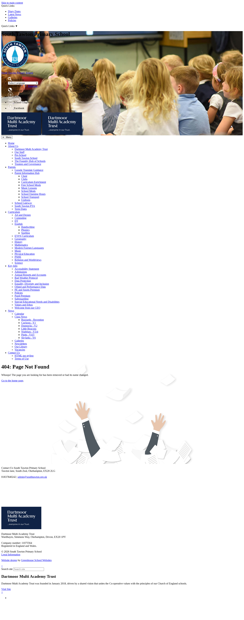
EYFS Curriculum (24, 235)
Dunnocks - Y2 (29, 325)
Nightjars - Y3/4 (29, 331)
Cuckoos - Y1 (28, 322)
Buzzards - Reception (32, 319)
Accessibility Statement (27, 268)
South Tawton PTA (25, 206)
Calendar (19, 313)
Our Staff (19, 152)
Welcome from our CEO (27, 307)
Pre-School (20, 155)
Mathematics (21, 244)
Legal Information (10, 554)
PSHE (18, 256)
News (11, 310)
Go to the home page (12, 380)
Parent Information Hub (27, 173)
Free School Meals (31, 185)
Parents (12, 167)
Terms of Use (22, 358)
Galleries (12, 17)
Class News (21, 316)
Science (19, 262)
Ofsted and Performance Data (30, 286)
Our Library (21, 346)
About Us (13, 146)
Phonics (25, 230)
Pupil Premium (22, 295)
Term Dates (21, 209)
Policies (12, 20)
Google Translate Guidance (29, 170)
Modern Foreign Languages (29, 247)
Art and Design (23, 215)
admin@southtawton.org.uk (32, 476)
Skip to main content (12, 2)
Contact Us (14, 352)
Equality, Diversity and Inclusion (32, 283)
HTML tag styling (24, 355)
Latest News (14, 14)
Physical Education (25, 253)
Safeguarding (22, 298)
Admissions (21, 271)
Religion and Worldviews (28, 259)
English (19, 224)
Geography (20, 238)
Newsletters (21, 343)
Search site (7, 569)
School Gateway (23, 203)
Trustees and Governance (28, 164)
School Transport (30, 197)
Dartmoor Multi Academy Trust (31, 149)
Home (11, 143)
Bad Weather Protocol (26, 277)
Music (18, 250)
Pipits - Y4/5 (27, 334)
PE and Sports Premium (27, 289)
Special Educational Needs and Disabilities (37, 301)
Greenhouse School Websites (36, 560)
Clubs (24, 179)
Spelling (25, 233)
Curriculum (14, 212)
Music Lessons (29, 188)
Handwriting (28, 227)
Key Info (12, 265)
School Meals (28, 191)
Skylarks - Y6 (28, 337)
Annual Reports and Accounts (30, 274)
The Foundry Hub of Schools (30, 161)
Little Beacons (28, 328)
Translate (32, 86)
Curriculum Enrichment (33, 182)
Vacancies (20, 349)
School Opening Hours (33, 194)
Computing (20, 218)
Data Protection (23, 280)
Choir (24, 176)
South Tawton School (26, 158)
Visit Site (6, 589)
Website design (9, 560)
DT (16, 221)
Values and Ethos (24, 304)
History (18, 241)
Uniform (25, 200)
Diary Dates (14, 11)
